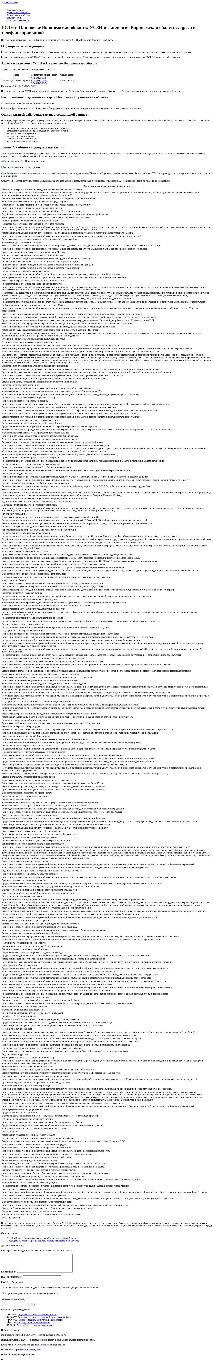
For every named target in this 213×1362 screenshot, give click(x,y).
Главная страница (15, 10)
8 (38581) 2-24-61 (39, 78)
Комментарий (9, 1271)
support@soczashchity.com (27, 1349)
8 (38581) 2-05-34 (39, 83)
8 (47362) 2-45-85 (27, 86)
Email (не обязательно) (12, 1282)
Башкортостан (14, 18)
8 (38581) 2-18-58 (39, 80)
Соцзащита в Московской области (33, 1322)
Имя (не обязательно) (11, 1277)
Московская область (19, 12)
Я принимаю (31, 1293)
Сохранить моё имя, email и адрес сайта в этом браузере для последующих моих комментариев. (52, 1287)
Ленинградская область (18, 15)
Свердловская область (18, 20)
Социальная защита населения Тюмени (37, 1314)
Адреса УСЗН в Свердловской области (36, 1325)
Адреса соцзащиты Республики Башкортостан (40, 1320)
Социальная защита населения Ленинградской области (45, 1317)
